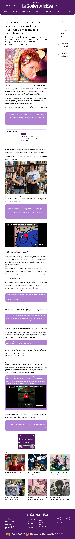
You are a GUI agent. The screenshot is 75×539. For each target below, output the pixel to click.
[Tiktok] (12, 5)
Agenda (69, 11)
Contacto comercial (41, 523)
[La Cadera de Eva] (9, 5)
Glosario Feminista (26, 11)
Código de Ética (42, 526)
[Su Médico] (9, 524)
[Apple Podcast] (15, 5)
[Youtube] (63, 523)
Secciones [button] (15, 11)
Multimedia (48, 11)
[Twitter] (7, 5)
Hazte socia (66, 5)
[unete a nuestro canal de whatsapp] (26, 441)
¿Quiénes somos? (32, 519)
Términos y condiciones (30, 522)
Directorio (41, 520)
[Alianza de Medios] (39, 534)
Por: (10, 85)
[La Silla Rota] (9, 521)
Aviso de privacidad (30, 526)
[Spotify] (14, 5)
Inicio (5, 11)
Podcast (37, 11)
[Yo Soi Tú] (9, 527)
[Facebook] (6, 5)
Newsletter (58, 11)
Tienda (57, 5)
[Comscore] (15, 534)
